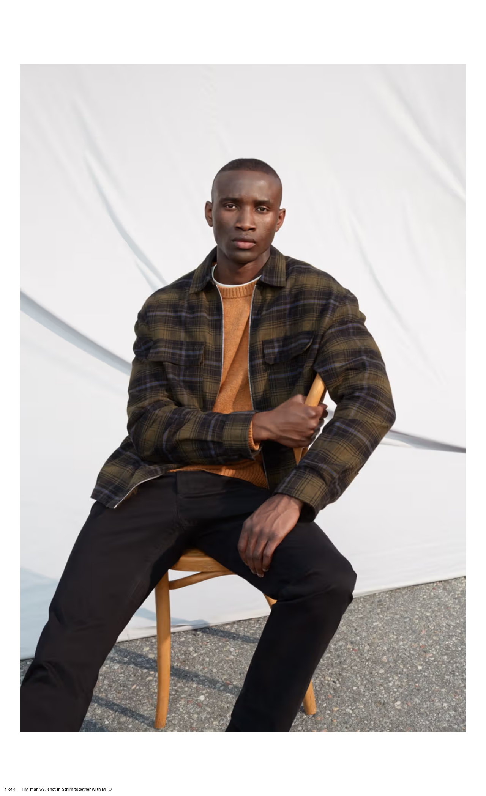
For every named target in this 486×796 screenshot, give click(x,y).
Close (474, 8)
